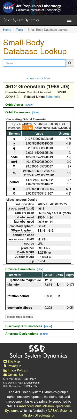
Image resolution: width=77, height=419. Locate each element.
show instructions (38, 78)
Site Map (13, 361)
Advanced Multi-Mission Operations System (38, 408)
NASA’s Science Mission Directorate (47, 413)
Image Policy (16, 370)
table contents (20, 317)
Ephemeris (53, 96)
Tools (19, 29)
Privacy (12, 365)
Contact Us (15, 374)
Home (7, 29)
